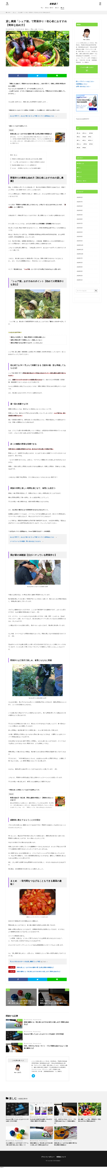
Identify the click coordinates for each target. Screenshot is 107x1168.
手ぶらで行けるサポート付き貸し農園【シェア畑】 (25, 961)
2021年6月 (80, 227)
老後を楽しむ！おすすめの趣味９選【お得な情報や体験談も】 (35, 967)
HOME (8, 12)
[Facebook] (18, 75)
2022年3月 (80, 214)
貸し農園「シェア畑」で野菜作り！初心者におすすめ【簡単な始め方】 (34, 12)
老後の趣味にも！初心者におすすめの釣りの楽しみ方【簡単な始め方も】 (39, 971)
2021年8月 (80, 219)
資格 (79, 147)
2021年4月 (80, 236)
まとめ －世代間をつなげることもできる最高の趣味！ (25, 168)
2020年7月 (80, 258)
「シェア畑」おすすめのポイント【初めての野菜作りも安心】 (27, 162)
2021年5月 (80, 232)
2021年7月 (80, 223)
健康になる (81, 163)
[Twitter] (37, 75)
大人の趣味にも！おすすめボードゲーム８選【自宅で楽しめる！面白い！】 (17, 1144)
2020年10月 (80, 254)
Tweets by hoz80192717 (82, 119)
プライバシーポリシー (48, 1157)
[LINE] (57, 75)
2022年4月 (80, 210)
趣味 (36, 29)
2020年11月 (80, 249)
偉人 (79, 136)
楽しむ (62, 7)
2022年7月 (80, 201)
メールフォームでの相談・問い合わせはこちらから (25, 541)
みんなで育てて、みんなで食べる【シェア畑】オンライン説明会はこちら (32, 116)
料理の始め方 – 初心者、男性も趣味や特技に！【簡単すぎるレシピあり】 (32, 799)
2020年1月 (80, 280)
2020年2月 (80, 275)
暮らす (57, 7)
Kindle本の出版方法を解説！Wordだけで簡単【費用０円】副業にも (41, 1120)
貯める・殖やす (49, 7)
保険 (92, 133)
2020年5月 (80, 262)
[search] (96, 290)
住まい (85, 133)
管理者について (61, 1157)
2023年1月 (80, 197)
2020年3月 (80, 271)
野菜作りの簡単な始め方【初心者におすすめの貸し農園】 (26, 159)
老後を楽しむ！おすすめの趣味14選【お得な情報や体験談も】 (31, 134)
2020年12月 (80, 245)
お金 (79, 133)
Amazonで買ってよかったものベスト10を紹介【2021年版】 (44, 1034)
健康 (85, 136)
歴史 (86, 144)
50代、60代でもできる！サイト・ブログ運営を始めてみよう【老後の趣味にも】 (46, 1047)
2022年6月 (80, 206)
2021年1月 (80, 241)
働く (91, 136)
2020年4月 (80, 267)
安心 (85, 140)
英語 (92, 144)
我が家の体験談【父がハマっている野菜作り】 (23, 165)
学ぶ (42, 7)
